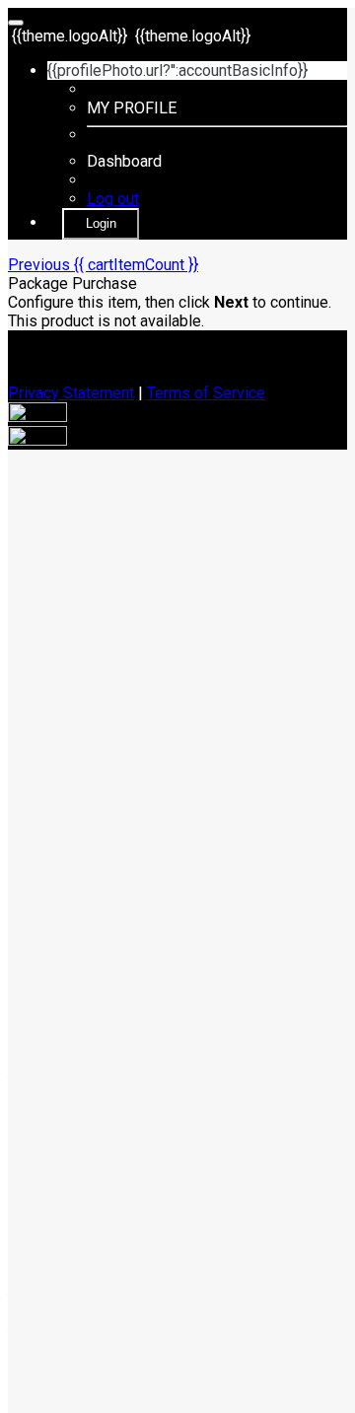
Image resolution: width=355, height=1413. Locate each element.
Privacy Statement (71, 393)
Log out (113, 198)
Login (101, 223)
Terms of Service (206, 393)
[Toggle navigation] (16, 23)
